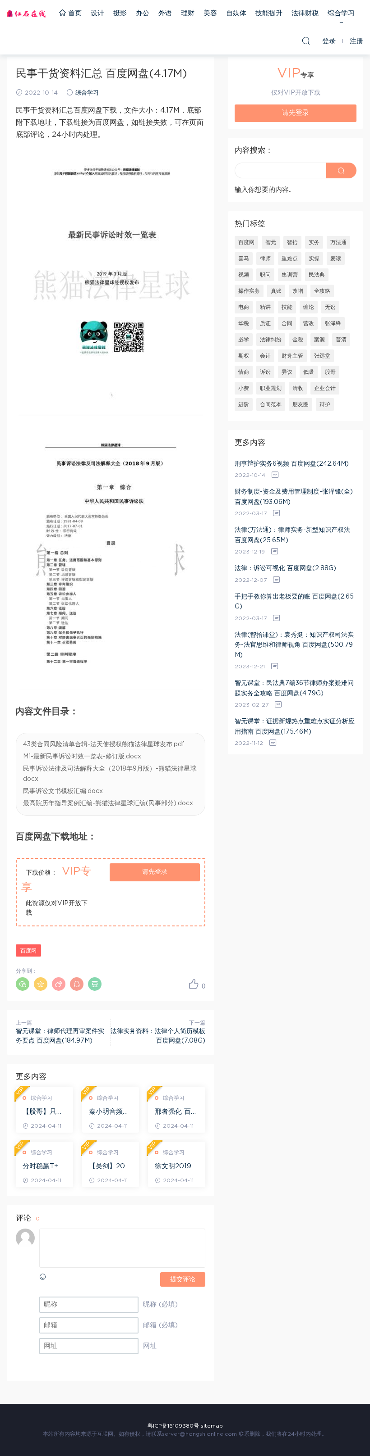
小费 (243, 388)
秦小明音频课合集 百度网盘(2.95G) (110, 1112)
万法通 (338, 242)
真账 (276, 291)
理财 (187, 13)
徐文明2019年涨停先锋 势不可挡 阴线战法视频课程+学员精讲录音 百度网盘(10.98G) (176, 1167)
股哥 (330, 372)
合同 (287, 323)
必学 (243, 339)
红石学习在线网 (26, 13)
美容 (210, 13)
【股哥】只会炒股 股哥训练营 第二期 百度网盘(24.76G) (44, 1112)
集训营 (290, 274)
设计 (97, 13)
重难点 (290, 258)
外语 (165, 13)
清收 (297, 388)
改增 (297, 291)
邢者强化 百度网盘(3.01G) (176, 1112)
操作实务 (249, 291)
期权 (243, 355)
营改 (308, 323)
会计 (265, 355)
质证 (265, 323)
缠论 (308, 307)
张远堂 (322, 355)
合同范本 (271, 404)
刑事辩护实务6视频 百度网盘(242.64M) (292, 464)
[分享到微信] (22, 984)
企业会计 (325, 388)
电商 (243, 307)
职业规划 (271, 388)
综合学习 (341, 13)
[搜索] (305, 40)
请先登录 (154, 872)
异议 (287, 372)
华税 (243, 323)
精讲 (265, 307)
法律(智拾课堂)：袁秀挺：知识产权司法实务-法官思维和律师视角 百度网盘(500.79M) (294, 645)
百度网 (28, 950)
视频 (243, 274)
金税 (297, 339)
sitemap (212, 1426)
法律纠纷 (271, 339)
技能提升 (268, 13)
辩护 (324, 404)
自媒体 (236, 13)
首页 (74, 13)
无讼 (330, 307)
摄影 (120, 13)
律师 (265, 258)
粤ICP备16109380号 (173, 1426)
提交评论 (182, 1279)
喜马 (243, 258)
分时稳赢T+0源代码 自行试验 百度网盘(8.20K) (44, 1167)
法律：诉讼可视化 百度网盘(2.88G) (285, 568)
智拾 (292, 242)
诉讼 (265, 372)
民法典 (317, 274)
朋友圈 (300, 404)
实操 (314, 258)
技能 (287, 307)
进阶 (243, 404)
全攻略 (322, 291)
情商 (243, 372)
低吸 (308, 372)
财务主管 (292, 355)
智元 (270, 242)
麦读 (335, 258)
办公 (142, 13)
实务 (314, 242)
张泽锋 (333, 323)
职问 (265, 274)
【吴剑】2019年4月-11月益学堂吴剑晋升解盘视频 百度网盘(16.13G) (110, 1167)
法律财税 (305, 13)
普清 (341, 339)
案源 (319, 339)
